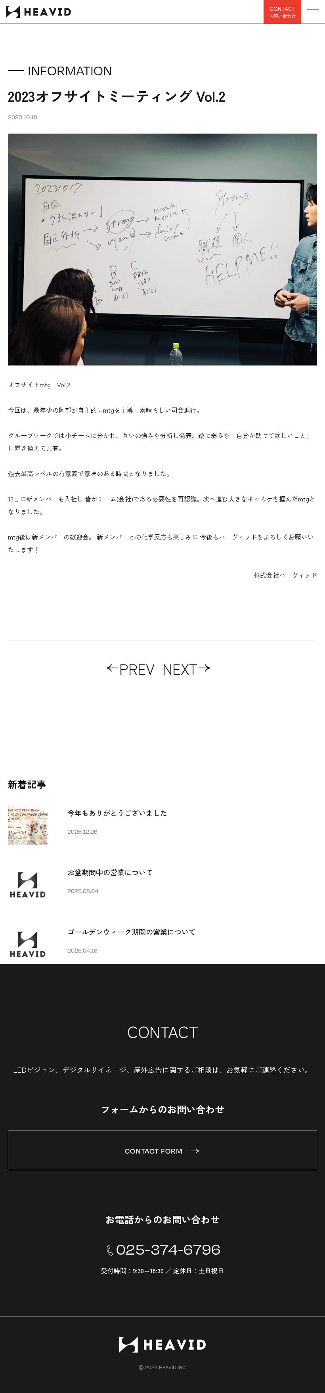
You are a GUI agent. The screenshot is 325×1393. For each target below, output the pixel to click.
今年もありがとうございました (117, 812)
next (179, 668)
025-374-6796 (168, 1249)
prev (137, 668)
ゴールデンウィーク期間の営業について (131, 931)
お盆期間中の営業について (110, 872)
